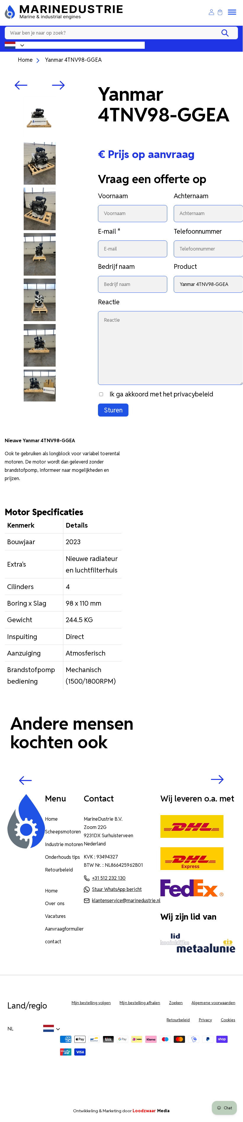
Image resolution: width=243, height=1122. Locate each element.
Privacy (205, 1019)
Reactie (109, 301)
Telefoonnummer (198, 231)
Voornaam (113, 195)
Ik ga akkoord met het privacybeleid (161, 394)
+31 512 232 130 (108, 878)
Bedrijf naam (116, 266)
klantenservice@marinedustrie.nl (126, 900)
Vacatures (55, 916)
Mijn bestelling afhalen (140, 1002)
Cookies (228, 1019)
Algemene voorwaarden (213, 1002)
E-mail (109, 231)
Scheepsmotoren (63, 832)
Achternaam (191, 195)
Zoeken (176, 1002)
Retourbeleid (59, 870)
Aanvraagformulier (64, 929)
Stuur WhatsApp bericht (117, 889)
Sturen (113, 410)
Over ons (54, 903)
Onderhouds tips (62, 857)
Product (185, 266)
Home (25, 59)
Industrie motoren (64, 844)
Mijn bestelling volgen (91, 1002)
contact (53, 942)
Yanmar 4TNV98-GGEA (73, 59)
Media (151, 1110)
